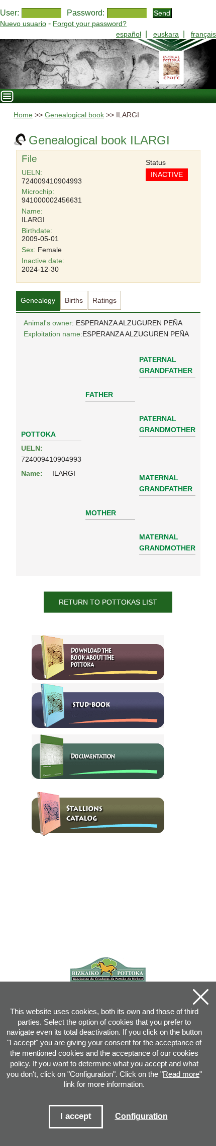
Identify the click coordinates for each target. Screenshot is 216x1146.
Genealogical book (74, 115)
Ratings (104, 300)
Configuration (141, 1116)
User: (9, 13)
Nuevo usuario (23, 24)
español (128, 34)
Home (23, 115)
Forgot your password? (90, 24)
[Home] (108, 64)
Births (74, 300)
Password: (85, 13)
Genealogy (38, 300)
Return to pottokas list (108, 602)
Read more (181, 1074)
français (203, 34)
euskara (166, 34)
